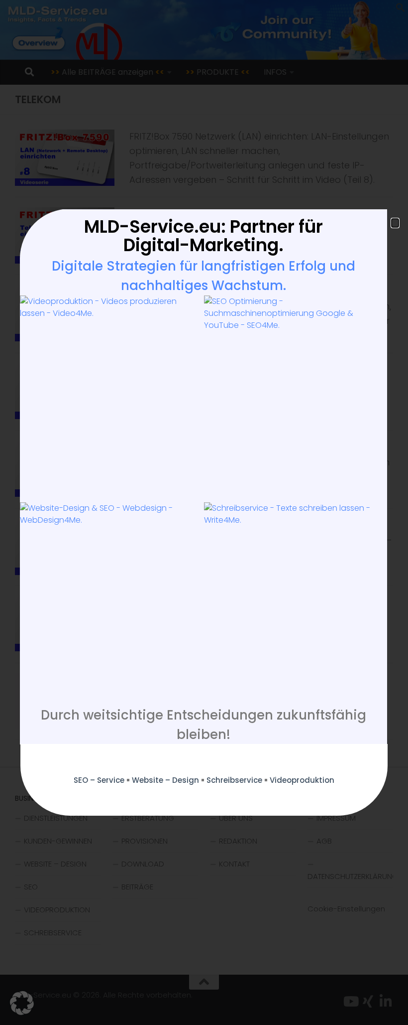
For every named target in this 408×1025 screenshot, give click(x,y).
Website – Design (165, 780)
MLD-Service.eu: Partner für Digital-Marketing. (203, 235)
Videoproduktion (302, 780)
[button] (22, 1003)
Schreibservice (234, 780)
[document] (204, 512)
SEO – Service (99, 780)
